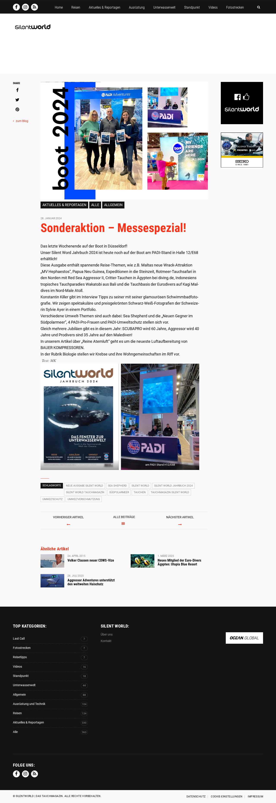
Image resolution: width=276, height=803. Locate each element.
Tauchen (140, 492)
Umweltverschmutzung (83, 499)
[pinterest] (17, 109)
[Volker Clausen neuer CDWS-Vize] (52, 561)
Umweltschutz (52, 499)
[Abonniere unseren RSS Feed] (34, 7)
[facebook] (17, 90)
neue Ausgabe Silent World (84, 485)
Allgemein (113, 205)
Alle (95, 205)
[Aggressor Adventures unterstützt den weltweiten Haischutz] (52, 580)
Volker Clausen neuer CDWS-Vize (90, 560)
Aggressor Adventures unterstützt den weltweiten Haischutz (91, 582)
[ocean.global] (244, 641)
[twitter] (17, 99)
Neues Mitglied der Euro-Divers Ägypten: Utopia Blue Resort (179, 562)
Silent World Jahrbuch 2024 (173, 485)
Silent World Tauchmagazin (85, 492)
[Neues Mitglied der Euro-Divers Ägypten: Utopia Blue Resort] (142, 561)
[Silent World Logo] (32, 29)
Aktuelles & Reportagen (64, 205)
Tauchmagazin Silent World (170, 492)
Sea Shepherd (117, 485)
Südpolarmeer (119, 492)
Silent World (140, 485)
